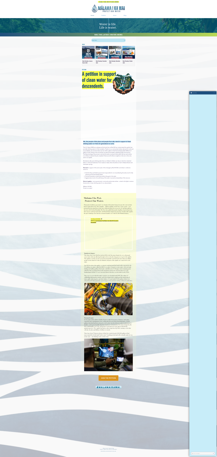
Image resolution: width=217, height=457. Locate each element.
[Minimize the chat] (214, 93)
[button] (114, 15)
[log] (202, 272)
